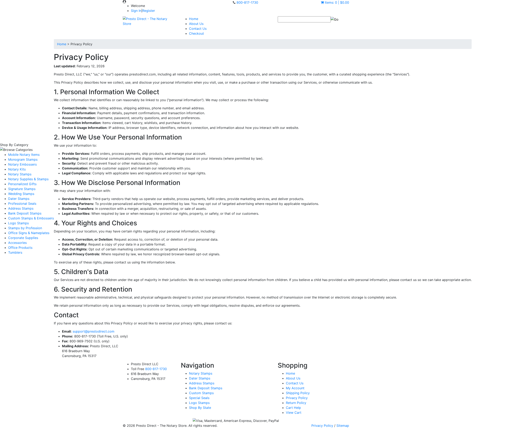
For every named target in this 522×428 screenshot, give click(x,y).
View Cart (293, 412)
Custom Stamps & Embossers (31, 218)
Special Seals (199, 398)
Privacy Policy (297, 398)
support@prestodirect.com (93, 331)
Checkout (196, 33)
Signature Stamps (21, 189)
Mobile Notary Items (24, 155)
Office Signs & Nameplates (28, 233)
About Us (196, 24)
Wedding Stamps (21, 194)
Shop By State (200, 408)
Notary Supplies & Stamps (28, 179)
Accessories (17, 243)
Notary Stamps (19, 174)
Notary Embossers (22, 164)
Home (193, 19)
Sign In (136, 11)
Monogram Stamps (23, 159)
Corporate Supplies (23, 238)
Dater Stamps (18, 199)
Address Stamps (20, 208)
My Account (295, 388)
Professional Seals (22, 203)
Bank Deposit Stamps (24, 213)
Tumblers (15, 252)
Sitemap (342, 426)
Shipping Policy (298, 393)
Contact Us (198, 29)
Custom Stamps (201, 393)
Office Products (20, 248)
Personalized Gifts (22, 184)
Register (148, 11)
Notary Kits (17, 169)
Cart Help (293, 408)
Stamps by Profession (25, 228)
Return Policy (296, 403)
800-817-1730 (247, 2)
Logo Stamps (18, 223)
